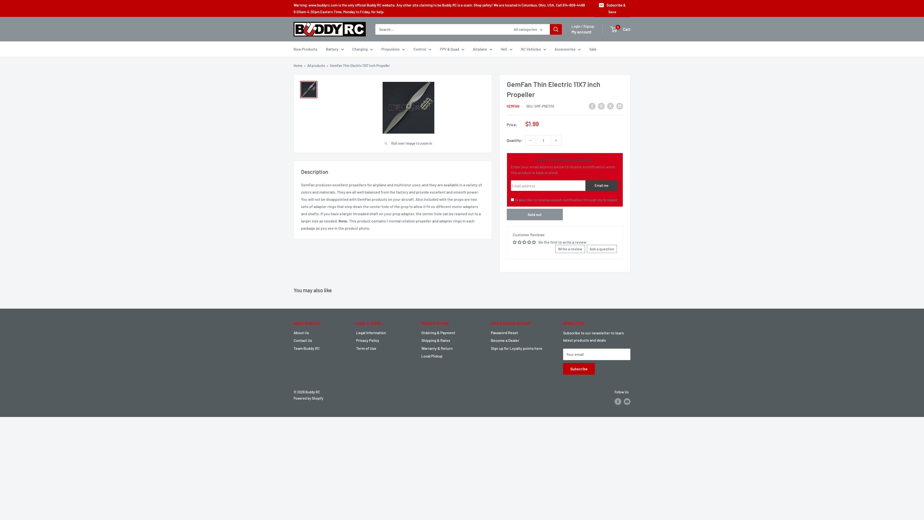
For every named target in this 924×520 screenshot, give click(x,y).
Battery (332, 49)
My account (581, 31)
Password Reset (504, 332)
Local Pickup (432, 356)
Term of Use (366, 348)
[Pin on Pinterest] (601, 106)
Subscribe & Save (616, 8)
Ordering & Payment (438, 332)
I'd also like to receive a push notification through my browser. (566, 199)
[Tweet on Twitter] (610, 106)
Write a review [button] (570, 249)
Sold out (535, 214)
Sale (593, 49)
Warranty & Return (437, 348)
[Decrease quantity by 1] (531, 140)
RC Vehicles (531, 49)
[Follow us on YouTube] (627, 401)
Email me (602, 185)
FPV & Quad (449, 49)
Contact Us (303, 340)
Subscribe (579, 368)
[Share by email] (619, 106)
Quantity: (514, 140)
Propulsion (390, 49)
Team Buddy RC (307, 348)
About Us (301, 332)
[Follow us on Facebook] (618, 401)
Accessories (565, 49)
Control (419, 49)
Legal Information (371, 332)
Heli (504, 49)
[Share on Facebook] (592, 106)
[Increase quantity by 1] (556, 140)
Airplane (480, 49)
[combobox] (441, 29)
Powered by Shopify (308, 398)
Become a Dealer (505, 340)
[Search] (556, 29)
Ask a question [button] (602, 249)
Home (298, 66)
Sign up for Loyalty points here (516, 348)
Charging (360, 49)
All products (316, 66)
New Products (305, 49)
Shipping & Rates (435, 340)
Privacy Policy (367, 340)
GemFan (513, 106)
